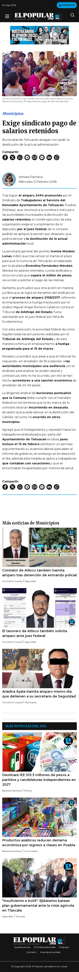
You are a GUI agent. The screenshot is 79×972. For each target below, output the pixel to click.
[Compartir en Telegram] (27, 157)
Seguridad (30, 581)
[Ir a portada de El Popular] (38, 16)
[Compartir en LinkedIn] (49, 157)
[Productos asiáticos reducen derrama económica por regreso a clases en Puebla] (39, 817)
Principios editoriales (44, 947)
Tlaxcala (20, 916)
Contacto (31, 952)
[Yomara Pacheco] (9, 179)
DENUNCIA (68, 5)
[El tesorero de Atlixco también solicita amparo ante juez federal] (39, 608)
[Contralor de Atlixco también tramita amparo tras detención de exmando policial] (39, 547)
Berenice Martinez (11, 790)
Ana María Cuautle (12, 581)
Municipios (12, 113)
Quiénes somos (22, 947)
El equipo (64, 947)
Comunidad (30, 851)
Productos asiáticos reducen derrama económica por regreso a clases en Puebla (38, 842)
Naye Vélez (7, 916)
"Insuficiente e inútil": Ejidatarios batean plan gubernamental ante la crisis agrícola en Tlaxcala (38, 905)
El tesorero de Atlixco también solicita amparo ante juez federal (34, 633)
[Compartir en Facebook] (5, 157)
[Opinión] (39, 35)
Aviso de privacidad (50, 952)
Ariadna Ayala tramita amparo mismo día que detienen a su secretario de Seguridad (39, 694)
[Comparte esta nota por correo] (34, 157)
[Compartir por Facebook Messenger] (42, 157)
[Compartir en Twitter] (12, 157)
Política (28, 790)
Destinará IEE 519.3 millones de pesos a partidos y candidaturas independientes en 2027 (39, 780)
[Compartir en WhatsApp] (20, 157)
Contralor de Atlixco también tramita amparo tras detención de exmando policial (39, 572)
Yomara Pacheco (31, 177)
